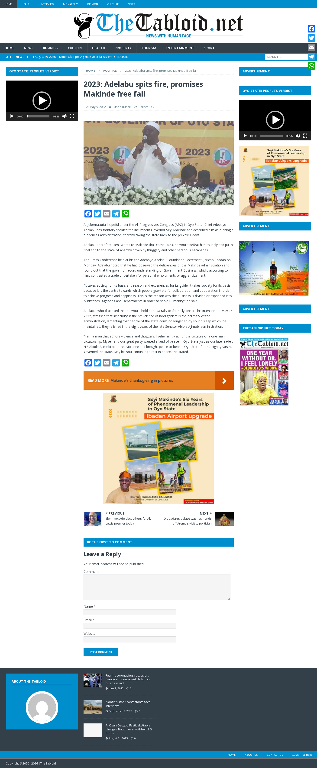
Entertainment (180, 48)
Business (50, 48)
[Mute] (64, 116)
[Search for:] (288, 57)
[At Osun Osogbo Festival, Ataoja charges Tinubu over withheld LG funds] (93, 735)
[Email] (311, 47)
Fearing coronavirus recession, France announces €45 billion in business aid (128, 679)
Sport (209, 48)
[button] (41, 100)
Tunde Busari (121, 107)
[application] (42, 101)
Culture (113, 4)
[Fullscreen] (72, 116)
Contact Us (275, 754)
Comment (91, 571)
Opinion (92, 4)
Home (8, 4)
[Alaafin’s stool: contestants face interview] (93, 711)
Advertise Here (302, 754)
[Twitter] (311, 38)
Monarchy (70, 4)
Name (89, 606)
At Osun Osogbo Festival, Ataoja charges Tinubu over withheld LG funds (129, 729)
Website (90, 633)
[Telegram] (311, 56)
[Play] (12, 116)
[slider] (38, 116)
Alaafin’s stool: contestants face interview (128, 704)
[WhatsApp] (311, 66)
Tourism (148, 48)
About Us (251, 754)
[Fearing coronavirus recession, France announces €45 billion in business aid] (93, 685)
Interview (47, 4)
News (131, 4)
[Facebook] (311, 28)
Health (26, 4)
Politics (143, 107)
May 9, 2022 (98, 107)
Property (123, 48)
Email (88, 620)
